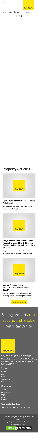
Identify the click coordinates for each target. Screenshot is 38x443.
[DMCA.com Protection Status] (19, 428)
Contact (4, 400)
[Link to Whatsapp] (29, 407)
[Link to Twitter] (18, 407)
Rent (3, 377)
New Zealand (16, 424)
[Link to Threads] (11, 407)
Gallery (4, 382)
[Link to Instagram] (7, 407)
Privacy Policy (6, 392)
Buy (2, 374)
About (3, 390)
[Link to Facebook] (3, 407)
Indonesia (19, 422)
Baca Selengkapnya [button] (19, 302)
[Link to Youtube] (14, 407)
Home (3, 372)
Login (24, 424)
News (3, 397)
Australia (27, 422)
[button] (3, 3)
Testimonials (5, 379)
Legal (3, 395)
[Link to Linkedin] (22, 407)
